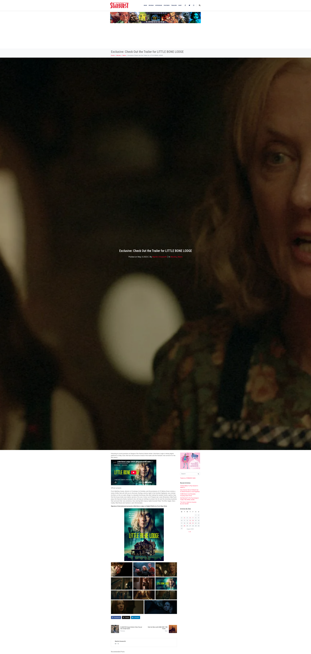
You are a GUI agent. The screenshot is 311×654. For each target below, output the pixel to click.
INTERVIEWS (158, 5)
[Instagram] (193, 5)
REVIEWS (151, 5)
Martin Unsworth (159, 257)
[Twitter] (189, 5)
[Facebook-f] (185, 5)
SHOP (179, 5)
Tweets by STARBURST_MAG (188, 478)
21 (193, 523)
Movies (174, 257)
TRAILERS (174, 5)
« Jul (189, 531)
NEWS (145, 5)
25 (184, 525)
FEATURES (167, 5)
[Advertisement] (155, 36)
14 (193, 520)
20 (190, 523)
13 (190, 520)
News (180, 257)
